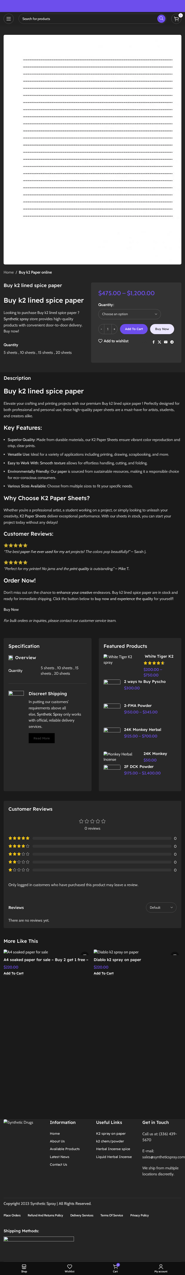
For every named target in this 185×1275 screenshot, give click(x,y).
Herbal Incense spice (113, 1149)
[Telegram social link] (172, 342)
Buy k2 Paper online (35, 272)
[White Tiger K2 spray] (122, 659)
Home (9, 272)
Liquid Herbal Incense (114, 1157)
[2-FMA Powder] (112, 714)
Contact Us (58, 1164)
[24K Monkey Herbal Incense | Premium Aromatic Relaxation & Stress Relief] (122, 757)
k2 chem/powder (110, 1141)
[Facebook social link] (153, 342)
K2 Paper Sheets (33, 516)
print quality (79, 568)
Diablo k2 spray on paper (117, 959)
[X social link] (159, 342)
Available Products (65, 1149)
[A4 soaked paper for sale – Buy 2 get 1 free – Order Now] (47, 952)
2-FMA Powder (138, 705)
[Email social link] (166, 342)
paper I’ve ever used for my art (45, 551)
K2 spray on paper (111, 1133)
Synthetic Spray (49, 714)
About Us (57, 1141)
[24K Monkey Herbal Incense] (112, 738)
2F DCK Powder (139, 766)
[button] (14, 973)
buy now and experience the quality (124, 598)
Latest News (59, 1157)
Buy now (162, 329)
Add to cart (134, 329)
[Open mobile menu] (8, 19)
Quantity (105, 304)
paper (62, 471)
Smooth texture (53, 463)
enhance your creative (74, 592)
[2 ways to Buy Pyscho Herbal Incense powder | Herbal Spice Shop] (112, 690)
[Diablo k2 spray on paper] (137, 952)
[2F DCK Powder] (112, 775)
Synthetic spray (16, 319)
